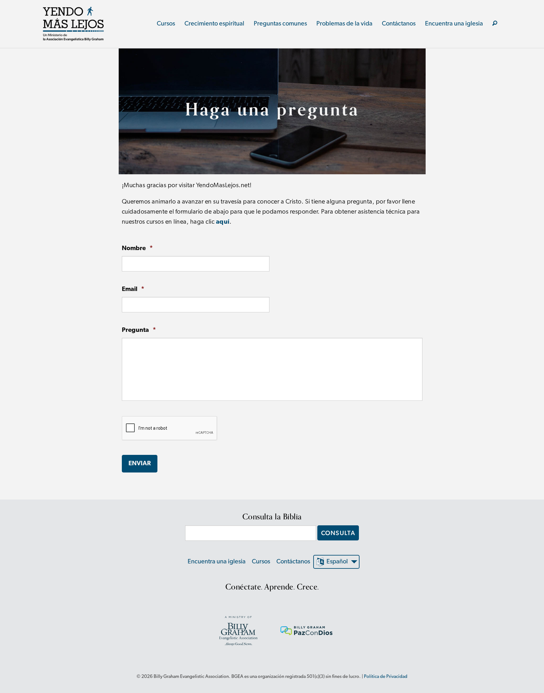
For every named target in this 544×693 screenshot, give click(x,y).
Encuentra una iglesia (454, 24)
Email (133, 289)
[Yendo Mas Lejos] (73, 24)
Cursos (166, 24)
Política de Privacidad (385, 676)
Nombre (137, 248)
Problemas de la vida (344, 24)
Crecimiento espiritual (214, 24)
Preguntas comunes (280, 24)
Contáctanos (399, 24)
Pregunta (139, 330)
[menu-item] (494, 24)
